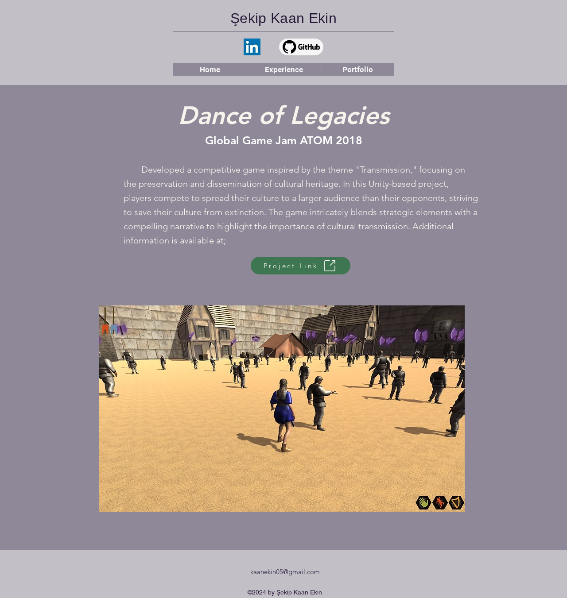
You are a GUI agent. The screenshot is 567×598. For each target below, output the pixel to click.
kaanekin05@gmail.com (285, 571)
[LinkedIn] (252, 47)
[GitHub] (301, 47)
